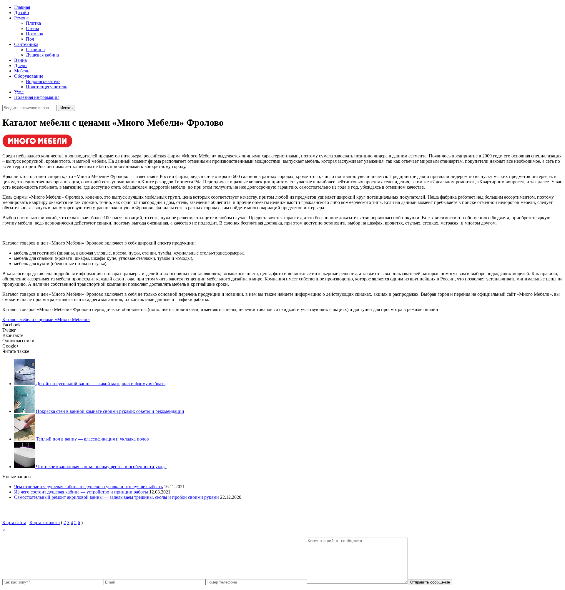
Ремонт (21, 17)
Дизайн (21, 12)
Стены (32, 28)
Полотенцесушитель (46, 86)
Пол (30, 38)
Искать (66, 108)
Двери (20, 65)
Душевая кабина (42, 54)
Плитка (33, 23)
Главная (22, 7)
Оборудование (28, 76)
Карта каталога (44, 522)
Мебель (21, 70)
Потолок (34, 33)
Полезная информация (36, 97)
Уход (19, 91)
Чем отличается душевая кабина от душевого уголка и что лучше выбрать (88, 486)
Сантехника (26, 44)
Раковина (35, 49)
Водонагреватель (43, 81)
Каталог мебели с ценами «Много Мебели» (46, 319)
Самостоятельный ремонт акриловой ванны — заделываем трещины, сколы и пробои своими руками (116, 497)
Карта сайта (14, 522)
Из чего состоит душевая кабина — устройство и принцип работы (81, 491)
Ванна (20, 60)
